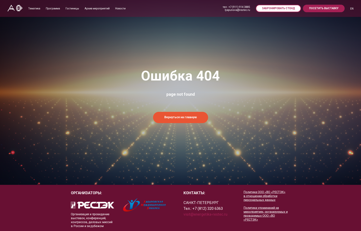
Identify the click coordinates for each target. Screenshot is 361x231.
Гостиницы (72, 8)
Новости (120, 8)
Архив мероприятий (97, 8)
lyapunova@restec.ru (237, 9)
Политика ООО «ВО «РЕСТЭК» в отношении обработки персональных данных (264, 196)
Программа (53, 8)
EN (351, 8)
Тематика (34, 8)
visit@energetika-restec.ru (205, 214)
